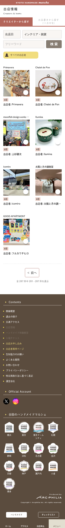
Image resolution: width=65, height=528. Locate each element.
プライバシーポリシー (17, 370)
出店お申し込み (14, 343)
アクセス (24, 526)
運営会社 (10, 381)
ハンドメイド (16, 515)
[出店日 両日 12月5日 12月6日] (12, 34)
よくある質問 (12, 360)
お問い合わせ (12, 365)
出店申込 (40, 526)
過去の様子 (11, 316)
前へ (32, 272)
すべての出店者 (18, 55)
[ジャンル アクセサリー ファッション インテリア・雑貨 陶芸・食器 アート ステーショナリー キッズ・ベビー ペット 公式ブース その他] (42, 34)
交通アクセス (12, 322)
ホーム (8, 526)
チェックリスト (48, 515)
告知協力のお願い (15, 354)
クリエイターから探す (16, 22)
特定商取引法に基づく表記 (19, 376)
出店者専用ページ (15, 349)
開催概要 (10, 311)
